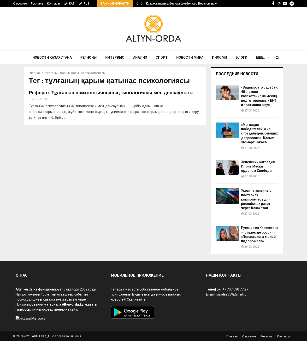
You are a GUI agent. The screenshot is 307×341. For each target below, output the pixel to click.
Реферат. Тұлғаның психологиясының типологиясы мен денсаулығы (111, 93)
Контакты (53, 3)
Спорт (162, 57)
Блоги (241, 57)
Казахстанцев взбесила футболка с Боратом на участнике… (189, 3)
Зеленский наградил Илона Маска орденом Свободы (258, 166)
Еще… (261, 57)
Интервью (114, 57)
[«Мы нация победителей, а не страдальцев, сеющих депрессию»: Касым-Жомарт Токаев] (227, 130)
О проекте (20, 3)
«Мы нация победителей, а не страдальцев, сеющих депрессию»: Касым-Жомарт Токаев (259, 133)
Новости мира (189, 57)
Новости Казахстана (52, 57)
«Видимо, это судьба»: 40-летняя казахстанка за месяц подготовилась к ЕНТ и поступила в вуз (259, 96)
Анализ (140, 57)
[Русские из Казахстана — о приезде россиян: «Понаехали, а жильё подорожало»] (227, 233)
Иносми (219, 57)
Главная (232, 336)
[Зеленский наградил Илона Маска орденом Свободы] (227, 167)
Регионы (88, 57)
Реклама (37, 3)
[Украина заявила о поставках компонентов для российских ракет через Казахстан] (227, 195)
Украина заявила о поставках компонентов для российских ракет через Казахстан (256, 199)
